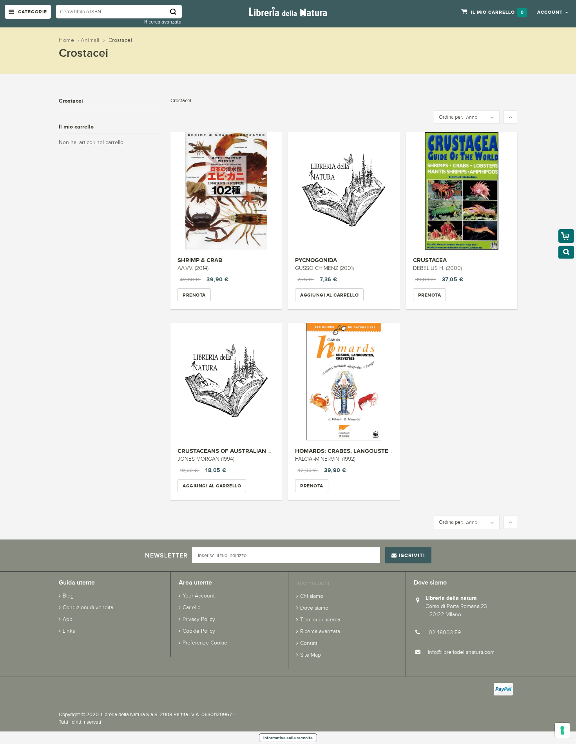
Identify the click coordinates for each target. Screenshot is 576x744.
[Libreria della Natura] (288, 11)
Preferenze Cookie (205, 643)
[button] (552, 12)
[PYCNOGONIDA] (343, 191)
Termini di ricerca (320, 620)
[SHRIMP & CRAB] (226, 191)
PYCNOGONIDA (316, 260)
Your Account (199, 596)
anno (471, 117)
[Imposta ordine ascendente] (510, 117)
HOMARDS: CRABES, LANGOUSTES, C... (349, 450)
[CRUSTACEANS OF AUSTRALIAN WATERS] (226, 381)
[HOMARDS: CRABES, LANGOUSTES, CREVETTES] (343, 381)
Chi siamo (311, 596)
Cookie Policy (199, 631)
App (67, 619)
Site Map (310, 655)
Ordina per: (451, 117)
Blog (68, 596)
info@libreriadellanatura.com (461, 652)
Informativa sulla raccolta (288, 737)
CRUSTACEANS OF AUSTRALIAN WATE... (233, 450)
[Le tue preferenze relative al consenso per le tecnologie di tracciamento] (562, 730)
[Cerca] (176, 11)
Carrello (192, 607)
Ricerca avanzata (162, 22)
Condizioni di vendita (88, 607)
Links (69, 631)
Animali (90, 40)
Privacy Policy (199, 619)
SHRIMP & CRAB (200, 260)
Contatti (309, 643)
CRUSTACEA (430, 260)
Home (66, 40)
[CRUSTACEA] (461, 191)
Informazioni (312, 582)
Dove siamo (314, 608)
